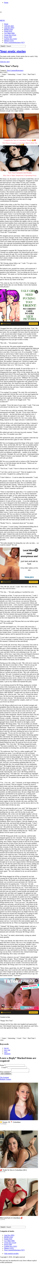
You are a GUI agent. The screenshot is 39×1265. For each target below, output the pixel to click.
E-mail (4, 1067)
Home (6, 2)
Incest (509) (8, 37)
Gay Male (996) (9, 33)
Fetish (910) (8, 31)
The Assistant (4, 1077)
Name (2, 1065)
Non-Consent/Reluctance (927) (14, 42)
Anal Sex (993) (9, 28)
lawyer (6, 1048)
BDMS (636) (8, 29)
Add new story (9, 26)
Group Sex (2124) (10, 35)
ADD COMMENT (6, 1074)
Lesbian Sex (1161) (10, 39)
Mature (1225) (9, 40)
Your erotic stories (13, 51)
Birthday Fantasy (5, 1079)
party (5, 1052)
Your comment (5, 1072)
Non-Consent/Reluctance (15, 70)
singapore (7, 1054)
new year (7, 1050)
